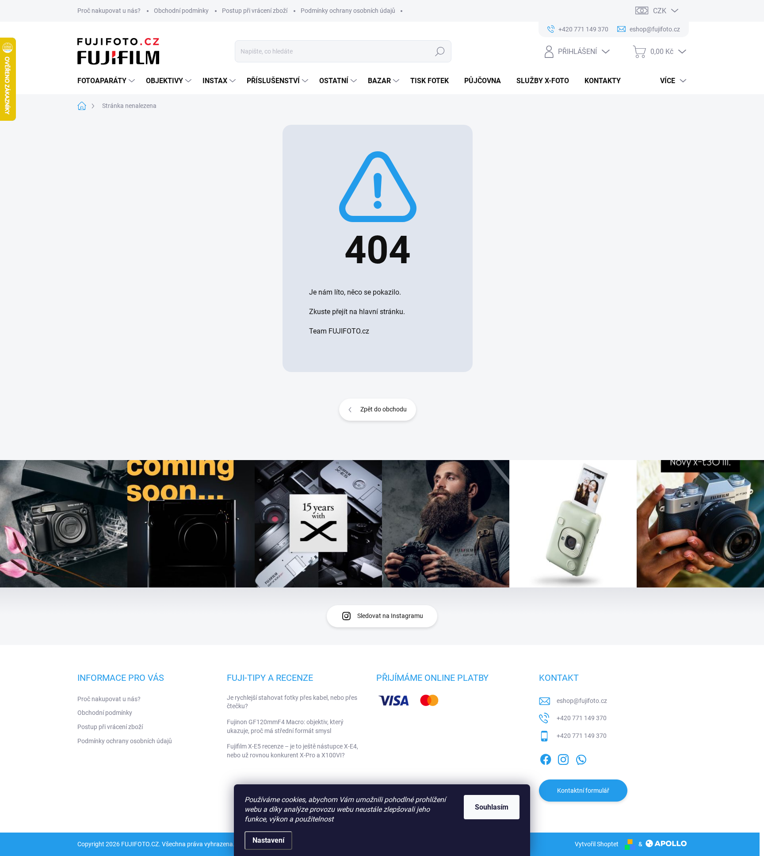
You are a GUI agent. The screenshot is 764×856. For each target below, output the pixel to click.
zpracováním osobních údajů (488, 490)
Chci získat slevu (448, 469)
